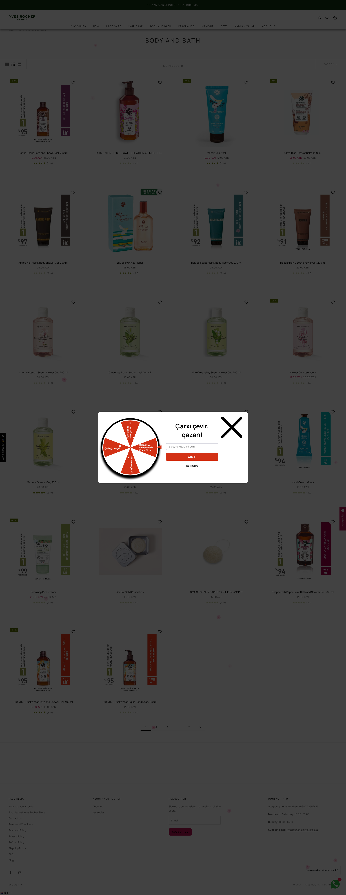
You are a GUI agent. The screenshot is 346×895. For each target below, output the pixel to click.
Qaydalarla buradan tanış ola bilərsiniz (192, 472)
